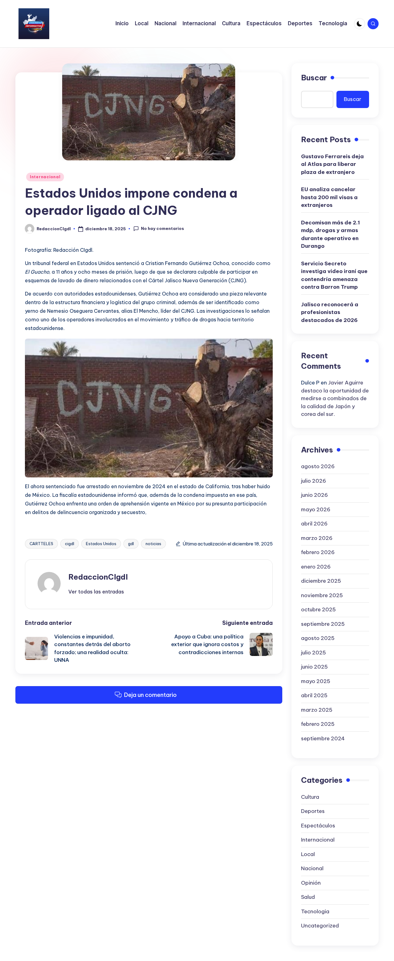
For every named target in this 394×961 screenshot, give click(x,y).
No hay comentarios (162, 228)
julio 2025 (313, 652)
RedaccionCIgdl (98, 576)
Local (308, 854)
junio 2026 (314, 495)
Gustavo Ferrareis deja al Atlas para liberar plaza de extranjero (332, 164)
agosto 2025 (318, 638)
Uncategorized (320, 925)
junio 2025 (314, 666)
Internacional (45, 177)
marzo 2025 (316, 709)
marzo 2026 (316, 538)
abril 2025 (314, 695)
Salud (308, 897)
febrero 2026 (318, 552)
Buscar (314, 77)
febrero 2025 (318, 724)
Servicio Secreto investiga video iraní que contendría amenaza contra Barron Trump (334, 275)
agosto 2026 (318, 466)
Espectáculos (318, 825)
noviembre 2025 (322, 595)
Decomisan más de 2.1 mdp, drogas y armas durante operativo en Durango (330, 234)
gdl (131, 543)
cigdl (69, 543)
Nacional (312, 868)
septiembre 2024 (323, 738)
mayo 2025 (315, 681)
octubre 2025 (318, 609)
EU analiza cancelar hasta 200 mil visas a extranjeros (329, 197)
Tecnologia (315, 911)
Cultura (310, 797)
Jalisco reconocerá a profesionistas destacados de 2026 (329, 312)
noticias (153, 543)
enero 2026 (316, 566)
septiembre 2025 (323, 624)
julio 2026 (313, 480)
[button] (96, 592)
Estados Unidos (101, 543)
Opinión (311, 882)
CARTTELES (41, 543)
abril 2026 (314, 523)
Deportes (313, 811)
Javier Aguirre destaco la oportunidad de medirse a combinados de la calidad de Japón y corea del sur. (335, 398)
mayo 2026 (315, 509)
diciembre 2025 (321, 580)
